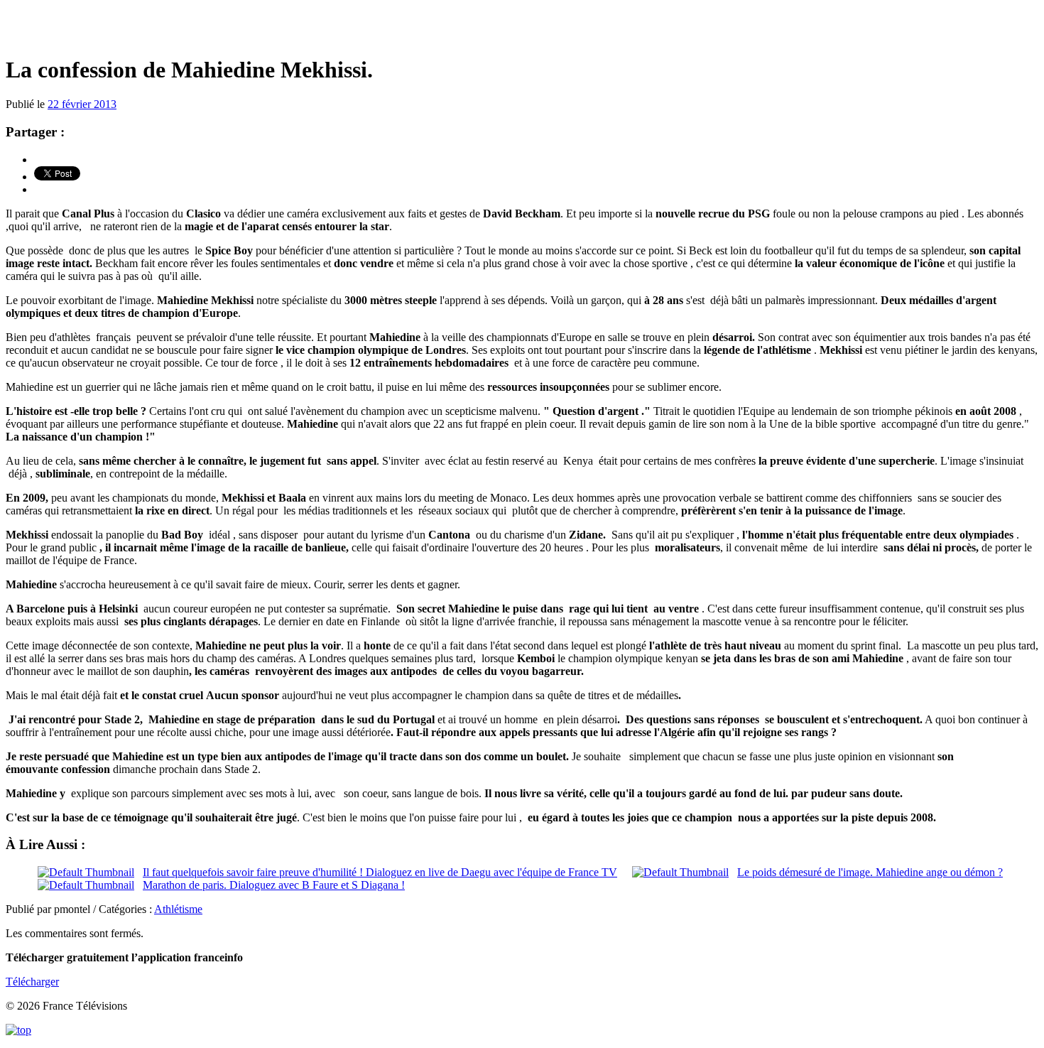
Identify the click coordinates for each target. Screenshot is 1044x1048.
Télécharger (32, 982)
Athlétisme (178, 909)
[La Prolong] (522, 28)
